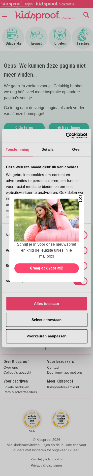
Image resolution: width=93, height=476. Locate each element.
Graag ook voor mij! (46, 268)
